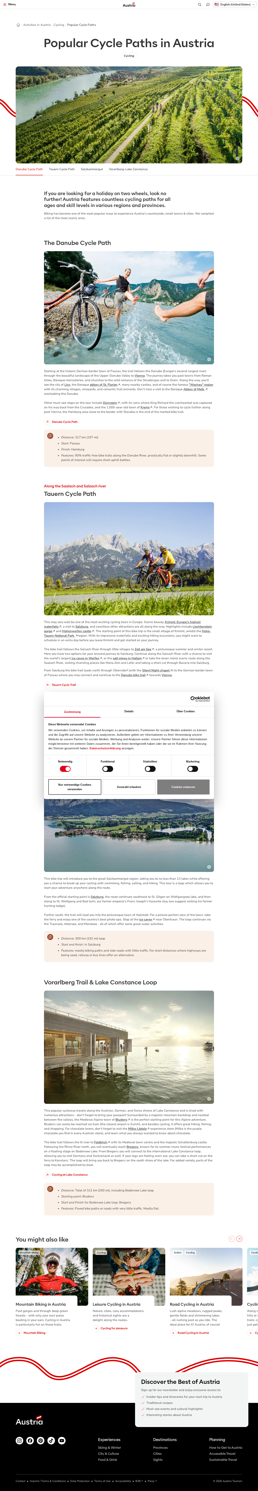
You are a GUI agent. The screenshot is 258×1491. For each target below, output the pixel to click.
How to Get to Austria (225, 1448)
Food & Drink (107, 1460)
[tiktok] (51, 1440)
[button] (234, 4)
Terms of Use (102, 1481)
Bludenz (121, 1120)
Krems (145, 407)
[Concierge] (208, 4)
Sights (158, 1460)
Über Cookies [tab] (186, 711)
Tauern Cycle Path (62, 169)
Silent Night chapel (156, 670)
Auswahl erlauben (129, 787)
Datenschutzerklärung (105, 748)
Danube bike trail (133, 675)
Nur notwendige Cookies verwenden (74, 787)
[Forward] (239, 1239)
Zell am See (143, 649)
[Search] (199, 4)
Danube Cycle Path (29, 169)
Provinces (160, 1448)
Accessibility (123, 1481)
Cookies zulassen (183, 787)
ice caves (145, 919)
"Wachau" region (201, 385)
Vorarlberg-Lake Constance (128, 169)
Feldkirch (100, 1142)
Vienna (140, 376)
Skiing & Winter (109, 1448)
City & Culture (108, 1454)
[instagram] (19, 1440)
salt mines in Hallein (127, 658)
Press (151, 1481)
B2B (138, 1481)
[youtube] (62, 1440)
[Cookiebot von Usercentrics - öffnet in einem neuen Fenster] (193, 699)
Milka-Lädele (137, 1129)
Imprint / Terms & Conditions (48, 1481)
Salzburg (81, 627)
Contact (20, 1481)
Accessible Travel (222, 1454)
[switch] (107, 769)
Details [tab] (129, 711)
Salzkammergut (92, 169)
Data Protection (80, 1481)
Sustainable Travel (223, 1460)
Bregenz (132, 1147)
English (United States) (235, 4)
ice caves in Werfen (85, 658)
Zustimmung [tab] (72, 711)
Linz (67, 385)
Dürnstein (110, 403)
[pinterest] (40, 1440)
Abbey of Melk (194, 389)
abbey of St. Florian (103, 385)
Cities (157, 1454)
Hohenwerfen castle (76, 631)
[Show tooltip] (237, 158)
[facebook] (30, 1440)
